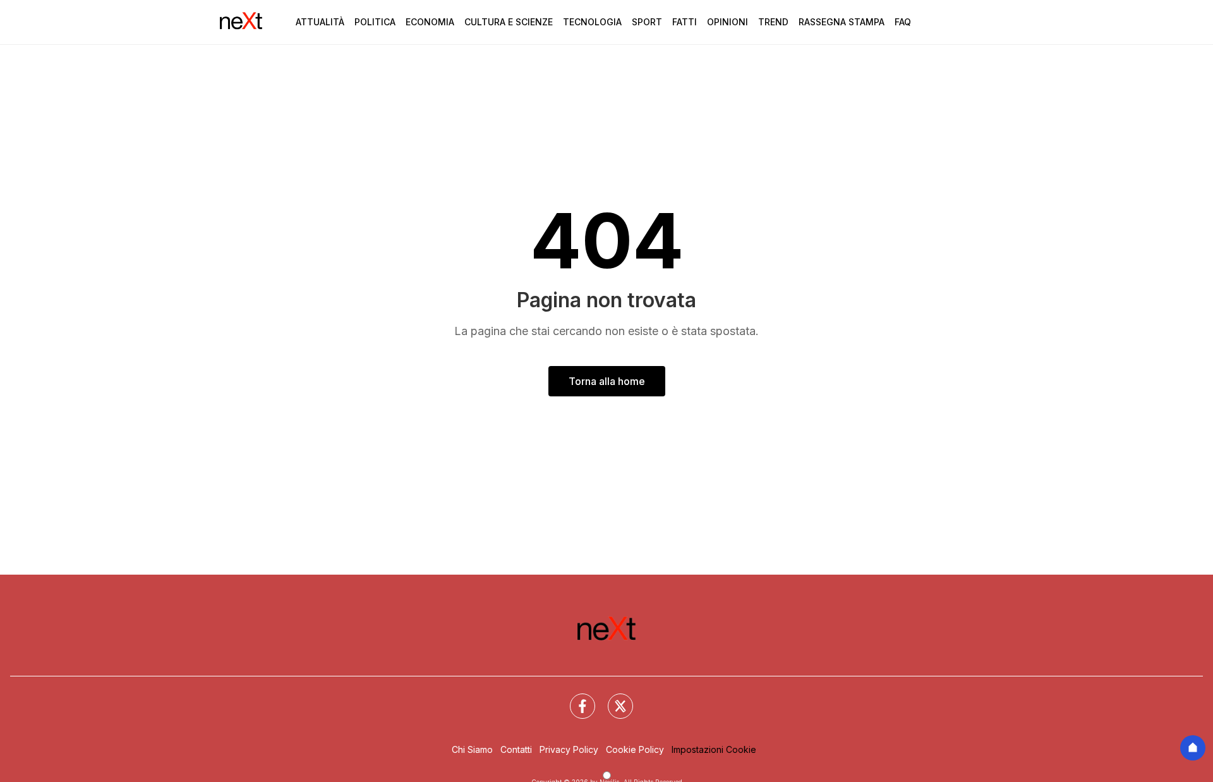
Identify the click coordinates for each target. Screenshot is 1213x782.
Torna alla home (607, 381)
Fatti (684, 21)
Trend (773, 21)
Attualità (320, 21)
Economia (430, 21)
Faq (903, 21)
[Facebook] (575, 698)
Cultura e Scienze (508, 21)
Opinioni (727, 21)
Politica (374, 21)
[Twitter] (613, 698)
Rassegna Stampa (841, 21)
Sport (647, 21)
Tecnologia (592, 21)
